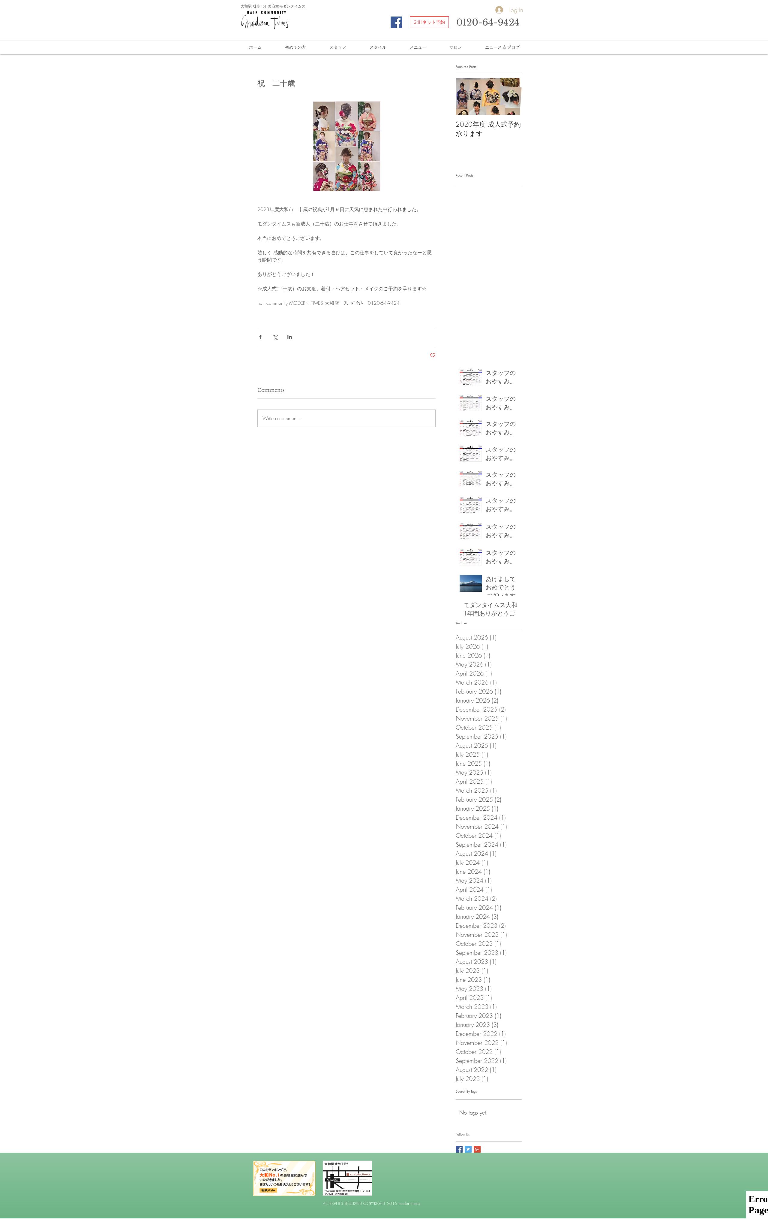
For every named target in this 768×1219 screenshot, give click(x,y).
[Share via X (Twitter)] (275, 337)
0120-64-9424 (488, 22)
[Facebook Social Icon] (396, 22)
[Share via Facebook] (260, 337)
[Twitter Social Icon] (468, 1149)
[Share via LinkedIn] (289, 337)
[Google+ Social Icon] (477, 1149)
